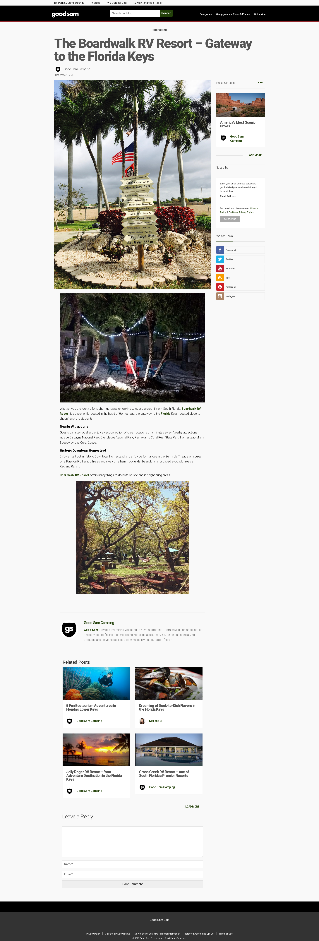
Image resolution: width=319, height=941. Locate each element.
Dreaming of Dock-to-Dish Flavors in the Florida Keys (167, 707)
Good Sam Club (159, 920)
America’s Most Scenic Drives (237, 124)
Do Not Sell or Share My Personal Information (157, 934)
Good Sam (91, 630)
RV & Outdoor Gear (116, 2)
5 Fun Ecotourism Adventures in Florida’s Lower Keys (91, 707)
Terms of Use (226, 934)
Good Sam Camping (77, 69)
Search (166, 13)
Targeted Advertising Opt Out (199, 934)
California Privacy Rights (241, 212)
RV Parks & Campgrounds (69, 2)
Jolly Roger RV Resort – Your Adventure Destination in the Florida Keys (94, 775)
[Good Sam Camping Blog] (76, 11)
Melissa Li (155, 721)
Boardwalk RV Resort (74, 475)
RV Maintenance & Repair (147, 2)
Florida (165, 413)
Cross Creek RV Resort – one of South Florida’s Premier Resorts (164, 774)
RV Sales (95, 2)
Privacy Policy (93, 934)
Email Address (228, 196)
